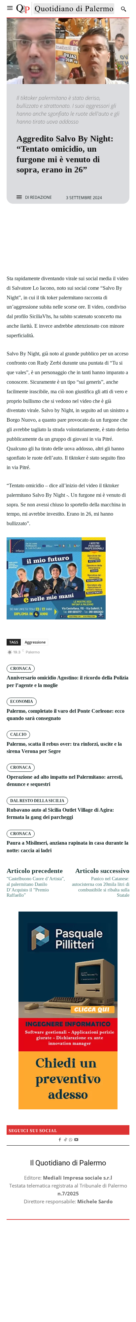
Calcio (18, 734)
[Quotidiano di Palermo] (65, 9)
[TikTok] (65, 1139)
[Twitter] (60, 221)
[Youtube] (76, 1139)
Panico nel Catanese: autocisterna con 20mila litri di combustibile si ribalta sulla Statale (100, 887)
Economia (21, 701)
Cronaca (20, 668)
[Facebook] (45, 221)
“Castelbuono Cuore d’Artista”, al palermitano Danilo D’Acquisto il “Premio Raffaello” (36, 887)
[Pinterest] (75, 221)
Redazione (41, 197)
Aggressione (35, 642)
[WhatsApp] (90, 221)
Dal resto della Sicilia (37, 800)
